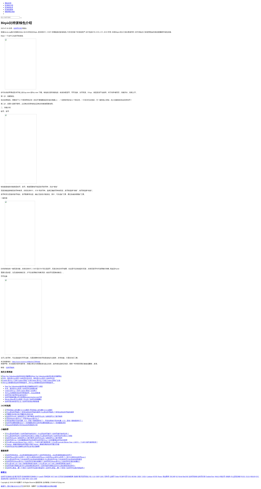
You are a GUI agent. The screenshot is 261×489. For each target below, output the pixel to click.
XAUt (248, 476)
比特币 (3, 476)
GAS (94, 476)
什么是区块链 (236, 476)
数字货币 (18, 476)
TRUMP (172, 476)
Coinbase (150, 476)
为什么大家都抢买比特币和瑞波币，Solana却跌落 (22, 393)
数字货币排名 (84, 476)
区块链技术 (9, 7)
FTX (19, 479)
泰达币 (222, 476)
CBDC (139, 476)
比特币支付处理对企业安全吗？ (16, 395)
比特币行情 (201, 476)
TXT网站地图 (42, 486)
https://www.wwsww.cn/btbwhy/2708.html (26, 361)
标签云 (4, 472)
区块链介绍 (9, 5)
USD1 (144, 476)
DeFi (56, 476)
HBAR (252, 476)
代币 (126, 476)
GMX (23, 479)
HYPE (155, 476)
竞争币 (106, 476)
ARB (35, 479)
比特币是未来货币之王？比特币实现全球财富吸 (22, 401)
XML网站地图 (52, 486)
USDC (102, 476)
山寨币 (112, 476)
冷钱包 (228, 476)
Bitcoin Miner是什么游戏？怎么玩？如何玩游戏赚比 (23, 399)
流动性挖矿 (5, 479)
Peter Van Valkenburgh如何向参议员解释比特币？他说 (24, 386)
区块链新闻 (9, 9)
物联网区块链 (10, 12)
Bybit (180, 476)
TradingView (210, 476)
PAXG (243, 476)
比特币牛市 (13, 479)
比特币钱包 (10, 367)
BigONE (185, 476)
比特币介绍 (18, 28)
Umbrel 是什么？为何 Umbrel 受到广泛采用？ (21, 391)
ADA (31, 479)
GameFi (41, 476)
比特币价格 (193, 476)
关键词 (76, 476)
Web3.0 (217, 476)
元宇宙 (60, 476)
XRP (97, 476)
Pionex (160, 476)
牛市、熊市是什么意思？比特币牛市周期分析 (21, 388)
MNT (27, 479)
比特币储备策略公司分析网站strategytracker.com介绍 (23, 397)
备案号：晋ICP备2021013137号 (12, 486)
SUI (177, 476)
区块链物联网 (68, 476)
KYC (257, 476)
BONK (134, 476)
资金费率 (166, 476)
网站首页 (8, 3)
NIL (90, 476)
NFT (52, 476)
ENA (129, 476)
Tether (117, 476)
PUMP (121, 476)
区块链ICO (34, 476)
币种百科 (47, 476)
